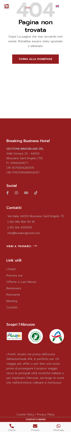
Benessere (13, 288)
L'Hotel (10, 269)
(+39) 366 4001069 (19, 227)
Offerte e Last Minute (21, 282)
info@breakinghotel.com (23, 233)
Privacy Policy (46, 415)
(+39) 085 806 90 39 (21, 222)
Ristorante (13, 295)
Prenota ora (14, 276)
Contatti (11, 307)
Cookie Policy (25, 415)
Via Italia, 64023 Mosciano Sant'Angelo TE (35, 216)
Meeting (11, 301)
